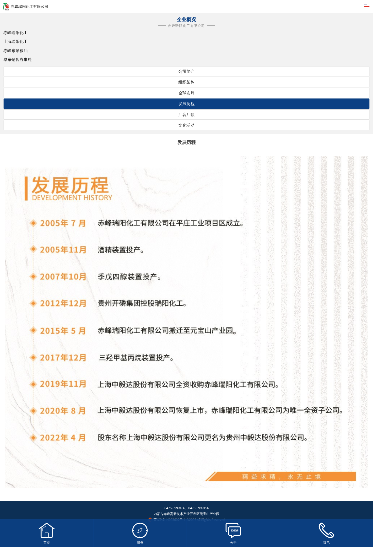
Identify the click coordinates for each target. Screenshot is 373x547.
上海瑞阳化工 (15, 41)
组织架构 (186, 82)
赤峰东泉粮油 (15, 50)
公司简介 (186, 71)
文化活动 (186, 125)
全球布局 (186, 93)
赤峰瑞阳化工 (15, 32)
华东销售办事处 (17, 59)
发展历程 (186, 103)
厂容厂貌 (186, 114)
